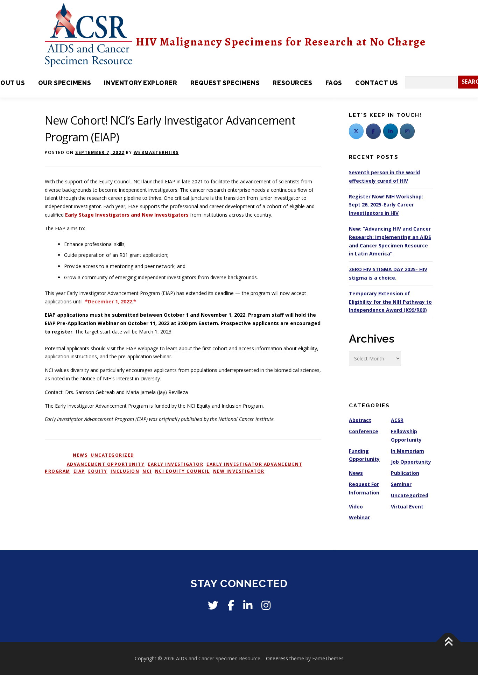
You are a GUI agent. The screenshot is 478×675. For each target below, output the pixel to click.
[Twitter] (356, 131)
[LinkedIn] (390, 131)
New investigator (239, 471)
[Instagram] (265, 605)
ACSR (397, 420)
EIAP (79, 471)
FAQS (333, 82)
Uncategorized (112, 455)
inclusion (125, 471)
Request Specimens (225, 82)
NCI (147, 471)
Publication (405, 473)
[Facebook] (373, 131)
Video (356, 506)
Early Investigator (175, 464)
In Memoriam (407, 451)
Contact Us (376, 82)
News (80, 455)
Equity (97, 471)
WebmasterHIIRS (156, 152)
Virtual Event (407, 506)
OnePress (277, 658)
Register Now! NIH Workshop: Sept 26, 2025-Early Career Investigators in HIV (386, 205)
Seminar (401, 484)
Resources (292, 82)
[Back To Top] (448, 642)
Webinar (359, 517)
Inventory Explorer (140, 82)
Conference (363, 431)
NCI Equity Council (182, 471)
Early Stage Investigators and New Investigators (127, 214)
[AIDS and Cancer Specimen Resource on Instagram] (407, 131)
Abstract (360, 420)
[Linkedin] (247, 605)
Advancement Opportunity (106, 464)
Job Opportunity (411, 461)
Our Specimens (64, 82)
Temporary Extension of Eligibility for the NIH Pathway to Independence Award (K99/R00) (390, 302)
